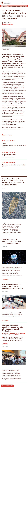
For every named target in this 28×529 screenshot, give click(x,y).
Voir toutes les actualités (7, 385)
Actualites (4, 6)
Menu (25, 2)
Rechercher (22, 2)
